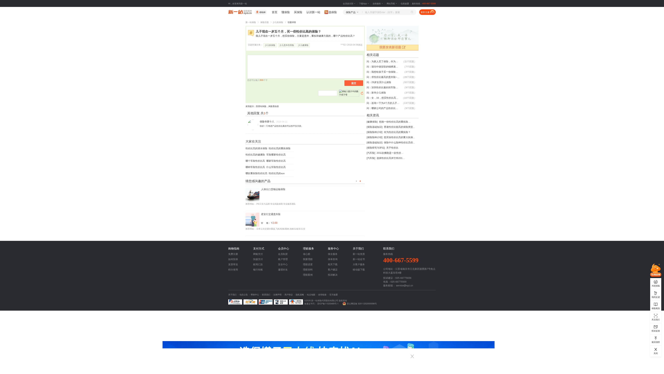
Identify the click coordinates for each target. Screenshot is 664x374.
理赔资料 (308, 269)
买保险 (298, 12)
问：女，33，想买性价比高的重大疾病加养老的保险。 (383, 97)
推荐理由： (251, 203)
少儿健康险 (303, 45)
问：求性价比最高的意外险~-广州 (383, 77)
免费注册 (233, 254)
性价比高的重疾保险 (279, 148)
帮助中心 (255, 294)
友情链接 (322, 294)
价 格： (265, 222)
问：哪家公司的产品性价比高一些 (383, 108)
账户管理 (283, 259)
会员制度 (283, 254)
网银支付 (258, 254)
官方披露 (333, 294)
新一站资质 (359, 254)
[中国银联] (266, 302)
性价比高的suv (277, 173)
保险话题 (264, 22)
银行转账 (258, 269)
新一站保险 (251, 22)
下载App (363, 3)
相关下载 (333, 264)
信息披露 (405, 3)
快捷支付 (258, 259)
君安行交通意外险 (270, 213)
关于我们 (232, 294)
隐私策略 (300, 294)
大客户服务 (359, 264)
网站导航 (391, 3)
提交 (353, 83)
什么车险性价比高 (276, 167)
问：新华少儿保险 (376, 92)
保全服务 (333, 254)
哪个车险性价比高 (255, 160)
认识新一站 (313, 12)
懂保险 (286, 12)
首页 (274, 12)
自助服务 (377, 3)
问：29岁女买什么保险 (379, 82)
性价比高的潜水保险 (256, 148)
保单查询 (333, 259)
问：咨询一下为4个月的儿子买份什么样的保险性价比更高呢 (383, 103)
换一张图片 (362, 93)
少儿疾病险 (278, 22)
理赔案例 (308, 274)
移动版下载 (359, 269)
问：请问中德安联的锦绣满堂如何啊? (383, 66)
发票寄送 (233, 264)
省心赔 (306, 254)
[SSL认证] (235, 302)
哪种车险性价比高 (255, 167)
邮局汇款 (258, 264)
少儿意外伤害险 (286, 45)
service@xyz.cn (404, 285)
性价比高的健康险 (255, 154)
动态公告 (243, 294)
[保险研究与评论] (376, 147)
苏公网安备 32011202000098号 (362, 303)
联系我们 (266, 294)
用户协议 (288, 294)
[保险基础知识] (374, 127)
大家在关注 (253, 141)
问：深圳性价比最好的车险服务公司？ (383, 87)
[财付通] (250, 302)
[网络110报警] (281, 302)
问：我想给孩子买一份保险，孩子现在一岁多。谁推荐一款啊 (383, 71)
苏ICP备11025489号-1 (328, 303)
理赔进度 (308, 264)
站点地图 (311, 294)
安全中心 (283, 264)
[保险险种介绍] (374, 132)
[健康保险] (372, 121)
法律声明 (277, 294)
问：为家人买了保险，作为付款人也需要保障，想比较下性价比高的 (383, 61)
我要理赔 (308, 259)
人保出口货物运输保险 (273, 188)
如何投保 (233, 259)
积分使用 (233, 269)
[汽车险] (371, 153)
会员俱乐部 (348, 3)
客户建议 (333, 269)
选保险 (333, 12)
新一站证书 (359, 259)
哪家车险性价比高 (276, 160)
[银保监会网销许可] (296, 302)
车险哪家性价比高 (276, 154)
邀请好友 (283, 269)
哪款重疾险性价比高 (256, 173)
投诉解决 (333, 274)
